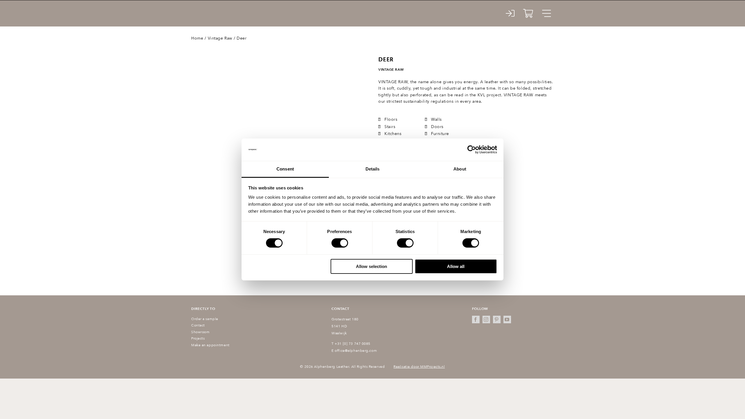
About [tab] (459, 168)
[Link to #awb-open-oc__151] (546, 13)
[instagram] (486, 319)
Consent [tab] (285, 168)
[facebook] (476, 319)
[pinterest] (497, 319)
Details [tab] (373, 168)
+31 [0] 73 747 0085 (352, 343)
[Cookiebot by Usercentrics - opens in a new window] (471, 149)
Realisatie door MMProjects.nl (419, 366)
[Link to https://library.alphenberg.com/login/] (510, 13)
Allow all (455, 266)
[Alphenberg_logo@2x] (223, 8)
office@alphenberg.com (356, 350)
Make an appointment (210, 345)
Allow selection (371, 266)
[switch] (339, 243)
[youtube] (507, 319)
